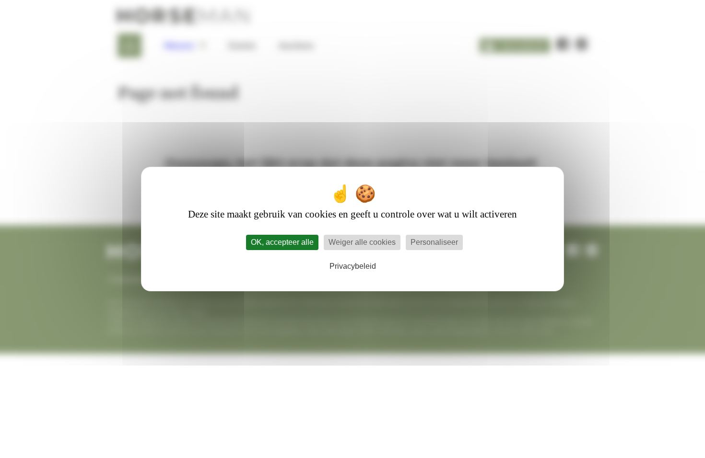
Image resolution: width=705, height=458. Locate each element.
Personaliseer (434, 242)
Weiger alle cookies (362, 242)
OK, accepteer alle (282, 242)
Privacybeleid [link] (352, 266)
